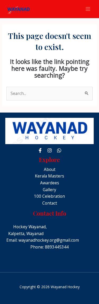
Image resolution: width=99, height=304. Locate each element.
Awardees (49, 183)
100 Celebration (49, 196)
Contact (49, 203)
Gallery (49, 189)
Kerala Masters (49, 176)
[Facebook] (40, 150)
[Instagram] (49, 150)
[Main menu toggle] (88, 9)
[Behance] (59, 150)
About (49, 169)
